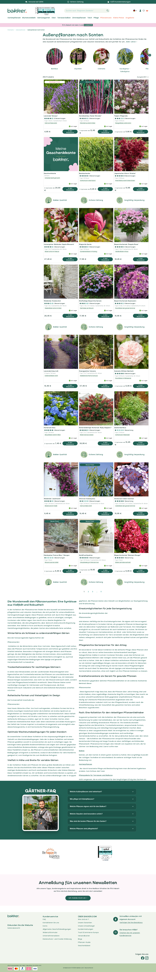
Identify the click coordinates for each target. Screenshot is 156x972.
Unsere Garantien (85, 923)
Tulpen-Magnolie (121, 116)
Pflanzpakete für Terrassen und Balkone (96, 775)
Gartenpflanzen (14, 18)
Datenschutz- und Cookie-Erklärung (57, 939)
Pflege (96, 18)
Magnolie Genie (85, 244)
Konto (45, 926)
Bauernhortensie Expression (125, 301)
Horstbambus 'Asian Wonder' (90, 116)
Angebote (130, 18)
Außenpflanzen (20, 30)
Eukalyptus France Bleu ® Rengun (57, 555)
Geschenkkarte (50, 173)
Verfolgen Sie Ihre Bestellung (131, 922)
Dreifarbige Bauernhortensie (90, 301)
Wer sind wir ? (83, 919)
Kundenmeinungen (85, 929)
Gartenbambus (120, 428)
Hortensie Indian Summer (124, 499)
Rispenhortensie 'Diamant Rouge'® (127, 555)
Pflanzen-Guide (84, 942)
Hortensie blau (49, 428)
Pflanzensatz (106, 18)
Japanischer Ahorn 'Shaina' (125, 173)
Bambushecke (84, 173)
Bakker (82, 751)
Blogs (80, 939)
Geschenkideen (84, 946)
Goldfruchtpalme (86, 555)
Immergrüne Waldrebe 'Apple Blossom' (59, 244)
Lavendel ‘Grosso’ (51, 116)
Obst (54, 18)
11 (101, 592)
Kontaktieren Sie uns (51, 923)
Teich (89, 18)
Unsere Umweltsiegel (86, 926)
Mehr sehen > (131, 42)
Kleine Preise (118, 18)
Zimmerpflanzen (79, 18)
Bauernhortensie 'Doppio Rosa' (126, 244)
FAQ (44, 919)
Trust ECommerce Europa (88, 932)
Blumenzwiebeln (29, 18)
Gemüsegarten (43, 18)
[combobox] (87, 10)
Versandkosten (84, 936)
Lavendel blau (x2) (51, 371)
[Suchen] (107, 10)
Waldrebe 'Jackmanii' (52, 499)
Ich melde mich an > (78, 898)
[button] (60, 11)
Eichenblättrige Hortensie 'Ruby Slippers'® (95, 428)
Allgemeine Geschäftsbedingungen (57, 929)
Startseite (11, 30)
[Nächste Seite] (106, 591)
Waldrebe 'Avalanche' (52, 301)
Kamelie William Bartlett (124, 371)
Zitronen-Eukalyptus (87, 499)
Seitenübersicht (14, 928)
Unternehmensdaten (51, 936)
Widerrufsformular (50, 932)
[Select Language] (135, 11)
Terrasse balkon (64, 18)
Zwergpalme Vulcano (87, 371)
